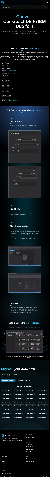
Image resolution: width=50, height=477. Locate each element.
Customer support (6, 473)
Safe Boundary (29, 449)
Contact (4, 461)
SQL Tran (28, 439)
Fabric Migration (30, 446)
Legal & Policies (30, 461)
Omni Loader (29, 444)
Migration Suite (30, 437)
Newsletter (4, 466)
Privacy (28, 458)
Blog (3, 463)
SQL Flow (28, 442)
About (3, 458)
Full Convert (8, 7)
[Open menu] (47, 2)
